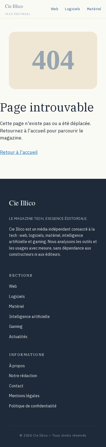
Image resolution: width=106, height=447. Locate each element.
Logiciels (72, 9)
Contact (16, 385)
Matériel (94, 9)
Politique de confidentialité (33, 406)
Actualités (18, 336)
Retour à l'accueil (19, 152)
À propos (17, 365)
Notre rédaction (23, 375)
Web (54, 9)
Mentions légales (24, 395)
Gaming (16, 326)
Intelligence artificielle (29, 316)
